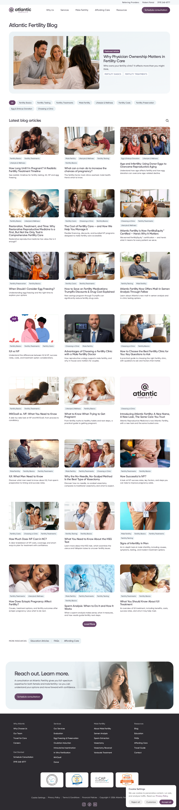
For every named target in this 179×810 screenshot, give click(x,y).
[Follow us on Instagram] (84, 804)
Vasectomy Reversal (103, 748)
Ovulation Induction (62, 743)
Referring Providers (130, 2)
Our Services (59, 728)
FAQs (56, 641)
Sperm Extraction (101, 738)
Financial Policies (89, 797)
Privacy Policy (54, 797)
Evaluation (58, 733)
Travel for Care (20, 738)
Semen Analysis (101, 733)
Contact (138, 752)
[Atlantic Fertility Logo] (20, 10)
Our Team (17, 733)
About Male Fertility (102, 728)
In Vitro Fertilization (62, 752)
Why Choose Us (20, 728)
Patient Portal (148, 2)
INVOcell (57, 757)
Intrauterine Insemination (65, 748)
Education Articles (40, 641)
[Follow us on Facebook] (89, 804)
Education (138, 733)
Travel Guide (139, 748)
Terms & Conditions (71, 797)
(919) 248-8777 (163, 2)
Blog (136, 728)
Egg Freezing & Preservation (66, 738)
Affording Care (102, 10)
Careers (16, 743)
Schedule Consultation (23, 757)
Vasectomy (99, 743)
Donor (56, 762)
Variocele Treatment (103, 752)
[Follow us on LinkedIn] (95, 804)
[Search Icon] (167, 120)
